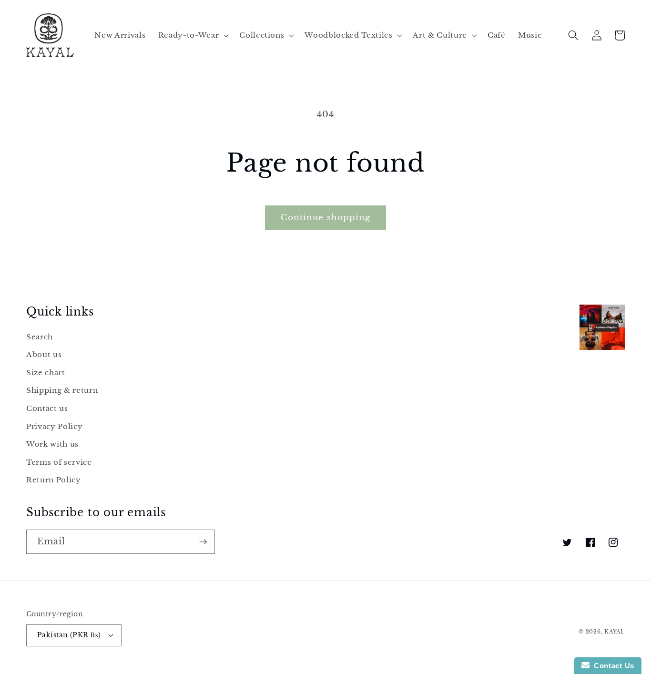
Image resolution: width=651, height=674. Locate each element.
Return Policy (53, 479)
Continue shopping (326, 217)
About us (43, 354)
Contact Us (612, 666)
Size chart (45, 372)
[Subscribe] (203, 542)
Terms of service (59, 462)
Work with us (52, 444)
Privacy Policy (54, 426)
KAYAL (614, 631)
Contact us (47, 408)
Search (39, 336)
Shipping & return (62, 390)
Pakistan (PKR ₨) (69, 635)
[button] (192, 35)
